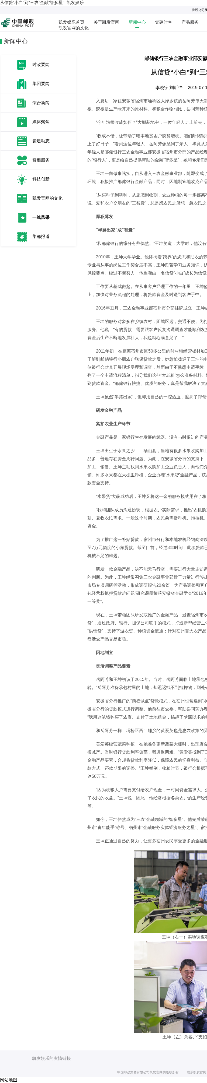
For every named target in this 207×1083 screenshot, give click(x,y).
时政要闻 (41, 64)
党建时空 (163, 22)
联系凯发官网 (196, 1072)
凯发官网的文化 (73, 28)
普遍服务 (41, 160)
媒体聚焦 (41, 121)
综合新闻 (41, 102)
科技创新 (41, 179)
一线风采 (41, 217)
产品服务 (190, 22)
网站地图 (8, 1080)
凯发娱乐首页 (71, 22)
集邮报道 (41, 236)
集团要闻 (41, 83)
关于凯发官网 (106, 22)
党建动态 (41, 141)
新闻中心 (137, 22)
